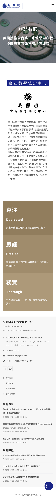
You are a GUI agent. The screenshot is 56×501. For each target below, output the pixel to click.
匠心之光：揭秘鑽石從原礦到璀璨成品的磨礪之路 (23, 438)
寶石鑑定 (9, 383)
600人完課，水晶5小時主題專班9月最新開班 (21, 466)
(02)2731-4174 (13, 350)
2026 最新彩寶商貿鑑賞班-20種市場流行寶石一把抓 (24, 455)
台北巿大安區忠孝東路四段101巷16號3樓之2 (24, 337)
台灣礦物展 (10, 393)
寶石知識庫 (10, 388)
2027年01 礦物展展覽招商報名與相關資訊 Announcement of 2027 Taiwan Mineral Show (27, 426)
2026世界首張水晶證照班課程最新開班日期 (21, 477)
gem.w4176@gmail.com (17, 355)
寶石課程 (9, 378)
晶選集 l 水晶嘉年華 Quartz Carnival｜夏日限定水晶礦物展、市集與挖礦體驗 (27, 411)
